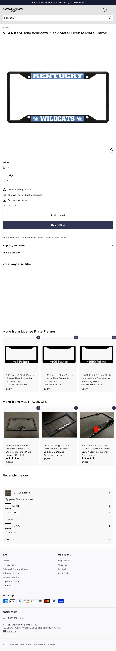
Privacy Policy (10, 565)
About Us (62, 565)
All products (64, 560)
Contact (62, 569)
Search (6, 560)
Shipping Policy (11, 573)
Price (6, 162)
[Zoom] (111, 149)
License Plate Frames (38, 331)
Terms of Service (11, 577)
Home (5, 27)
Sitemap (7, 585)
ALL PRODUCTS (34, 402)
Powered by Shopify (44, 644)
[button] (13, 458)
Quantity (8, 175)
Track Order (64, 573)
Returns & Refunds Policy (15, 569)
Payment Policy (11, 581)
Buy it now (58, 224)
